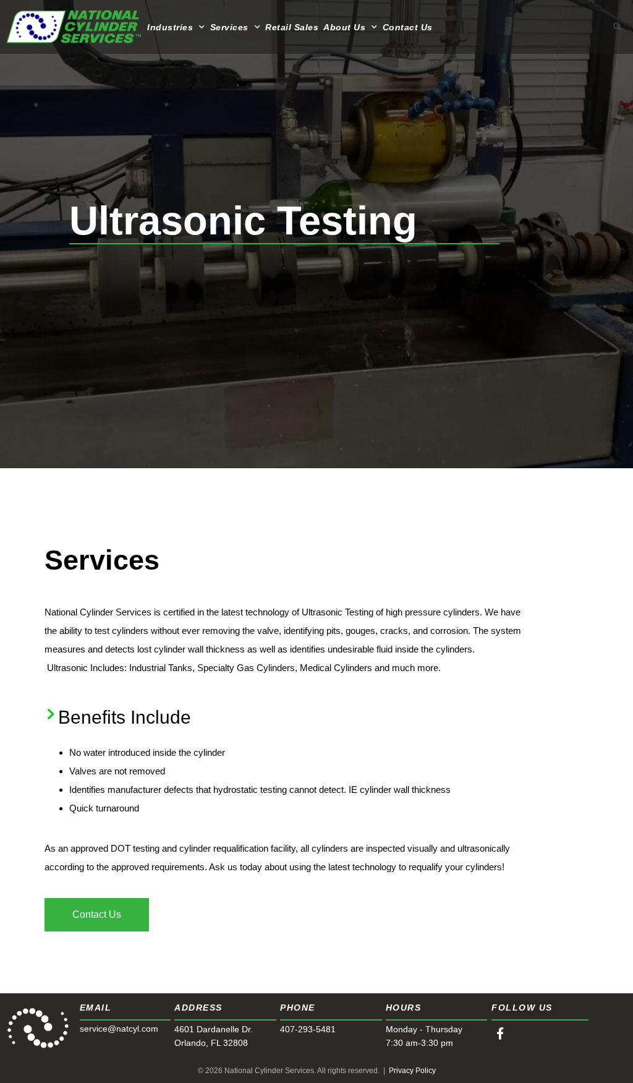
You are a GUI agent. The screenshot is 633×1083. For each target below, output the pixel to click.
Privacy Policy (412, 1070)
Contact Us (408, 27)
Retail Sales (291, 27)
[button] (617, 27)
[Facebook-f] (499, 1033)
